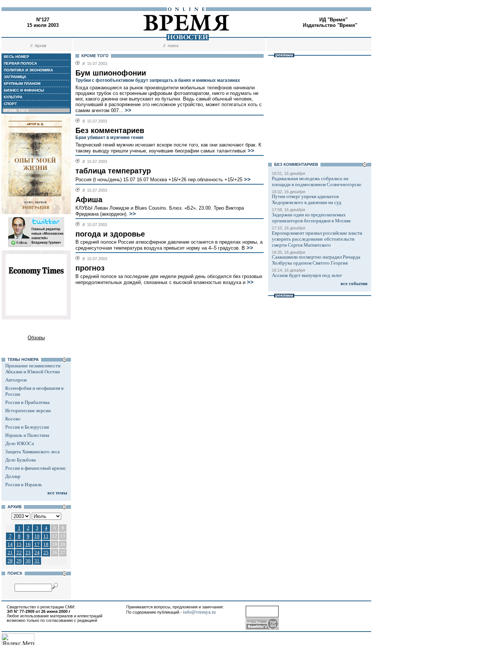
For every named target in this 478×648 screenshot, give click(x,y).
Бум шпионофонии (110, 73)
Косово (13, 419)
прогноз (90, 268)
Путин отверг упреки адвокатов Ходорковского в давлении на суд (306, 199)
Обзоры (36, 337)
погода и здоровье (110, 234)
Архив (40, 45)
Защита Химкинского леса (32, 451)
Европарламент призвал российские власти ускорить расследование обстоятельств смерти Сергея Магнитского (317, 239)
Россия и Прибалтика (27, 402)
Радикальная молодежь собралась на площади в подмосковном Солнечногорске (316, 181)
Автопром (16, 380)
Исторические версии (28, 410)
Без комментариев (109, 130)
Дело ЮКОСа (19, 443)
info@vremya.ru (199, 612)
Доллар (13, 476)
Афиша (88, 199)
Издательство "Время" (330, 25)
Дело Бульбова (20, 460)
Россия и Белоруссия (27, 427)
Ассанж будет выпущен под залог (307, 275)
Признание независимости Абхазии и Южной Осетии (32, 368)
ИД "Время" (333, 19)
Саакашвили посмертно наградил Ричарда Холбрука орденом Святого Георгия (316, 260)
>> (128, 110)
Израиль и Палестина (27, 435)
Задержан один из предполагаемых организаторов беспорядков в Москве (311, 217)
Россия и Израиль (23, 484)
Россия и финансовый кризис (35, 468)
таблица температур (113, 171)
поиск (173, 45)
